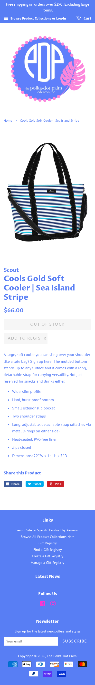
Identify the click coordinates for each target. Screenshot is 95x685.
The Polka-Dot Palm (61, 656)
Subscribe (74, 641)
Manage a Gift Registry (47, 562)
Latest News (47, 576)
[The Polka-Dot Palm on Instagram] (53, 604)
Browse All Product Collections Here (47, 537)
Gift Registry (47, 543)
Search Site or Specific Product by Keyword (47, 530)
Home (8, 121)
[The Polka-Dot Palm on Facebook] (42, 604)
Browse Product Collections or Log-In (38, 18)
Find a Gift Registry (47, 549)
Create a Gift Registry (47, 556)
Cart (87, 18)
